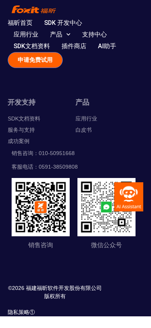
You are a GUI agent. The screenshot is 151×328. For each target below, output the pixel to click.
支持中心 (94, 34)
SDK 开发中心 (63, 22)
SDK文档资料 (32, 46)
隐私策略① (21, 312)
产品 (56, 34)
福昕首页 (20, 22)
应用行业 (26, 34)
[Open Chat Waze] (128, 196)
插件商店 (74, 46)
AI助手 (107, 46)
